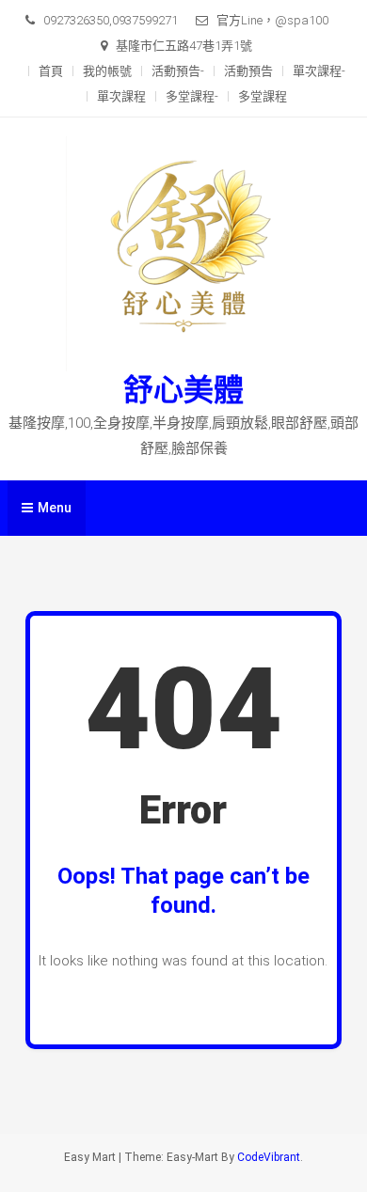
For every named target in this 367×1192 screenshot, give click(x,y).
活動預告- (178, 71)
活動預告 (248, 71)
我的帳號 (107, 71)
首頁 (51, 71)
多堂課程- (192, 96)
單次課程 (121, 96)
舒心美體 (183, 390)
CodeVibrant (268, 1157)
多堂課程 (262, 96)
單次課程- (319, 71)
